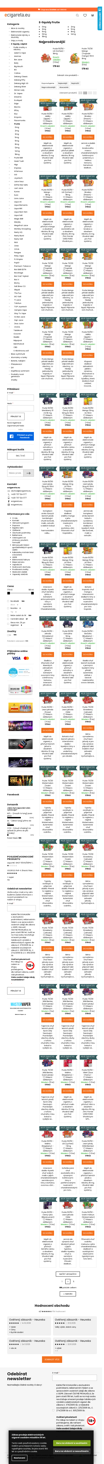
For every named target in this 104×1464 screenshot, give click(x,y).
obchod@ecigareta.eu (21, 491)
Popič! (16, 262)
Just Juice (18, 188)
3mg (17, 134)
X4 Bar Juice (19, 317)
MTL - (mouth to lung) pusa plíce (19, 814)
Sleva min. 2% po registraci (18, 623)
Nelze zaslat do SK (21, 615)
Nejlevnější (62, 83)
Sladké (16, 337)
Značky (14, 380)
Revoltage (18, 273)
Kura (16, 195)
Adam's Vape (20, 53)
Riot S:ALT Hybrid (21, 276)
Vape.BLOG (17, 564)
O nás (15, 518)
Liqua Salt (18, 215)
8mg (17, 144)
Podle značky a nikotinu (20, 48)
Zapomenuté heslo (15, 426)
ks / (20, 455)
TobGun (17, 303)
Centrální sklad (19, 619)
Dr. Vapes (18, 93)
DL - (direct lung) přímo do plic (19, 821)
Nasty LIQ (18, 232)
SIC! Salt (17, 296)
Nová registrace (14, 423)
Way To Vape (20, 313)
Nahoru (68, 1294)
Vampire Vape (20, 310)
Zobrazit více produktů (67, 75)
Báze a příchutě (18, 354)
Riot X (16, 279)
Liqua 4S (18, 202)
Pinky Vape (19, 256)
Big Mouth (18, 66)
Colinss (17, 73)
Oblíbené (16, 530)
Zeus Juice (19, 323)
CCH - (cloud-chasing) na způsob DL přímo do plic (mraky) (19, 830)
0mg (17, 127)
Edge (16, 103)
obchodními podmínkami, (17, 918)
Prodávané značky (20, 569)
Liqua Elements (21, 205)
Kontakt (15, 520)
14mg (17, 151)
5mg (17, 137)
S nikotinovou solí (21, 350)
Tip (13, 612)
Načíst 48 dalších (67, 1274)
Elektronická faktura (21, 559)
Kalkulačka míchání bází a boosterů (23, 553)
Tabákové (18, 330)
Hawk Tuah (19, 161)
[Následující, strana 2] (67, 1281)
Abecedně (63, 87)
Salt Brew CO (20, 286)
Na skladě (17, 601)
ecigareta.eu (16, 501)
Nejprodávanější (48, 87)
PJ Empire (18, 259)
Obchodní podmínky (21, 533)
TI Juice (17, 300)
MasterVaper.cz (20, 1014)
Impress (17, 168)
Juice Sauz (19, 181)
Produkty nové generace (17, 375)
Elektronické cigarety (20, 31)
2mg (17, 130)
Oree (16, 245)
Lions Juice (19, 198)
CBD (15, 347)
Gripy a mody (17, 40)
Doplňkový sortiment (20, 371)
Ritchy (17, 283)
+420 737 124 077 (19, 494)
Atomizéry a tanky (19, 357)
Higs (16, 164)
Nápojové (18, 340)
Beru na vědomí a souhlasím (71, 1443)
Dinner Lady (19, 90)
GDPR (14, 557)
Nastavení (19, 1457)
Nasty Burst (19, 235)
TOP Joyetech (20, 306)
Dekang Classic (21, 76)
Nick (16, 242)
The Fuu (17, 293)
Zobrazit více (52, 1359)
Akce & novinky (17, 28)
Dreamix (18, 97)
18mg (17, 154)
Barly (16, 63)
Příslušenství (16, 364)
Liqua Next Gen (20, 212)
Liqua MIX (18, 208)
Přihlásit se (16, 416)
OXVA (16, 249)
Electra (17, 107)
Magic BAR (18, 218)
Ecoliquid (18, 100)
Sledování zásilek (19, 572)
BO (15, 69)
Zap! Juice (18, 320)
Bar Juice (18, 59)
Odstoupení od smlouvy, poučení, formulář (20, 540)
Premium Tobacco (22, 266)
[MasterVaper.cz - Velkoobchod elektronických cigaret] (20, 1004)
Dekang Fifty (19, 80)
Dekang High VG (21, 83)
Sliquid (17, 289)
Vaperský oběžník (20, 574)
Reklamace (17, 535)
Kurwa (17, 191)
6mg (17, 141)
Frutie (17, 124)
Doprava (16, 525)
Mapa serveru (18, 562)
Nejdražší (75, 83)
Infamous (18, 171)
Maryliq (17, 222)
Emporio (17, 117)
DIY (12, 367)
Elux (16, 114)
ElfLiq (16, 110)
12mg (17, 147)
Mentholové (19, 344)
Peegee (17, 252)
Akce (14, 604)
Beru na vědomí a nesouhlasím (72, 1451)
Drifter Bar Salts (21, 185)
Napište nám (18, 528)
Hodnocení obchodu (21, 567)
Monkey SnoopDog (22, 229)
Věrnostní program (20, 523)
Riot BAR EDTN (20, 269)
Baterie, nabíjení (18, 361)
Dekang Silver (20, 86)
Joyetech (18, 178)
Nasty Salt (18, 239)
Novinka (16, 608)
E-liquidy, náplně (19, 44)
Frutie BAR (18, 157)
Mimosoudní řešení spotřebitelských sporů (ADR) (22, 547)
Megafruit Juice (21, 225)
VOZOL (17, 327)
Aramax (17, 56)
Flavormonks (19, 120)
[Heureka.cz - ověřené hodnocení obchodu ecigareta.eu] (20, 672)
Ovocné (17, 334)
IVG (15, 174)
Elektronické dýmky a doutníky (20, 36)
